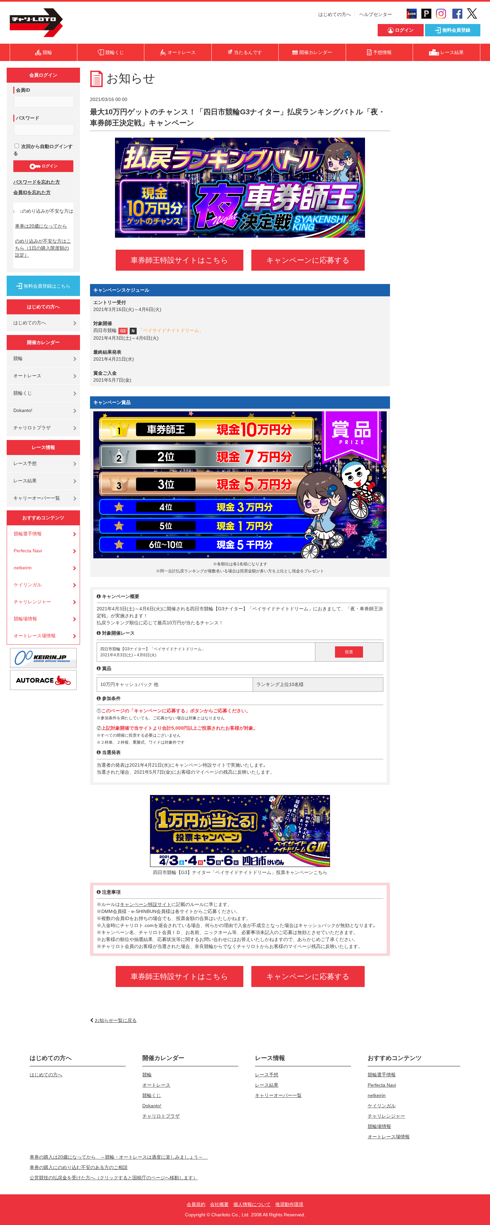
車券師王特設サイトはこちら (179, 260)
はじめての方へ (334, 14)
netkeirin (23, 567)
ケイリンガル (28, 584)
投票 (349, 652)
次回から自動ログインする (43, 150)
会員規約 (196, 1204)
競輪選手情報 (28, 533)
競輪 (18, 358)
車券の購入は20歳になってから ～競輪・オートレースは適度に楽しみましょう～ (119, 1157)
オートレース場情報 (35, 635)
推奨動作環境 (289, 1204)
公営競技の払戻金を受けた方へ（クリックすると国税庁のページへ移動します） (114, 1177)
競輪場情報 (25, 618)
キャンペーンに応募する (308, 260)
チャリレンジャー (32, 601)
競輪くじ (22, 393)
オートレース (27, 375)
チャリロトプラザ (32, 427)
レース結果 (25, 480)
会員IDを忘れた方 (32, 192)
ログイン (49, 166)
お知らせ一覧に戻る (116, 1020)
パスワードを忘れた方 (36, 182)
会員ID (23, 90)
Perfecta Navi (28, 550)
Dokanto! (22, 410)
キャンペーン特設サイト (145, 904)
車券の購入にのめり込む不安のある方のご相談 (79, 1167)
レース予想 (25, 463)
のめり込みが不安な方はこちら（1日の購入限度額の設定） (43, 248)
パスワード (27, 118)
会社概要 (219, 1204)
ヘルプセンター (375, 14)
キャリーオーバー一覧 (36, 498)
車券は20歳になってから (41, 226)
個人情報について (252, 1204)
